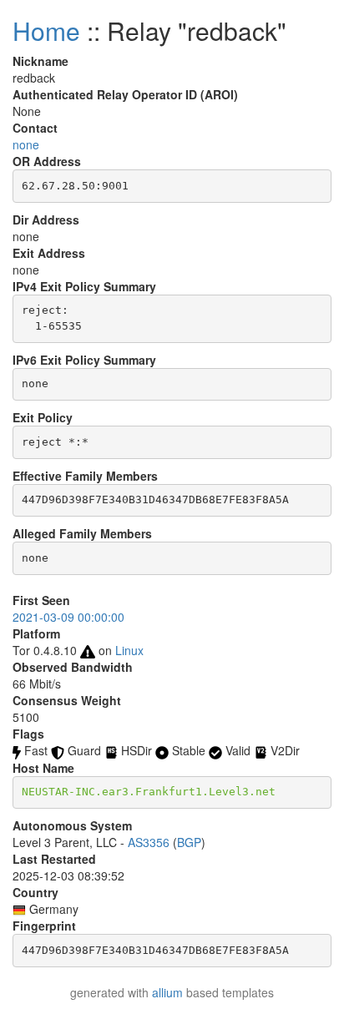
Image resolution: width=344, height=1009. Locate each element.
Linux (129, 650)
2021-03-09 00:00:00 (68, 616)
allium (167, 992)
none (26, 144)
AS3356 (148, 842)
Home (46, 30)
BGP (189, 842)
